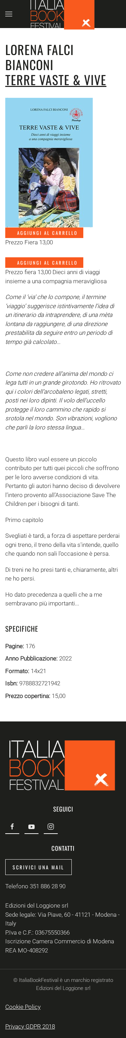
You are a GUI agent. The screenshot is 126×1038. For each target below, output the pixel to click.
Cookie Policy (23, 1006)
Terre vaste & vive (55, 79)
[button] (8, 14)
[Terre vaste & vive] (49, 161)
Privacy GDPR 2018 (30, 1026)
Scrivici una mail (38, 867)
